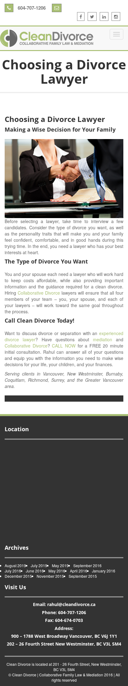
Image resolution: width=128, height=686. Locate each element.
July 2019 (39, 565)
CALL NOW (63, 346)
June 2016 (35, 570)
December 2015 (18, 576)
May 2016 (56, 570)
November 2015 (50, 576)
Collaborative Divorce (39, 293)
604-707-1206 (31, 7)
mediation (102, 339)
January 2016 (103, 570)
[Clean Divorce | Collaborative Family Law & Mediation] (46, 38)
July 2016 (13, 570)
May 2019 (60, 565)
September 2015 (83, 576)
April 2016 (78, 570)
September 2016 (87, 565)
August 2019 (15, 565)
